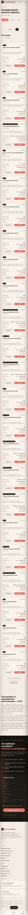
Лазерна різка (4, 866)
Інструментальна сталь (7, 851)
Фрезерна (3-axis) (5, 873)
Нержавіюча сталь (5, 853)
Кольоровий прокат (6, 848)
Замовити (20, 65)
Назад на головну (7, 15)
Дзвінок (13, 913)
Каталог (4, 913)
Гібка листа (4, 868)
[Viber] (6, 842)
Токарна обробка (5, 871)
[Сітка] (17, 29)
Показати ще (14, 682)
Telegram (23, 913)
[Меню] (25, 2)
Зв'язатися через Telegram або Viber (13, 806)
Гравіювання (4, 875)
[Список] (20, 29)
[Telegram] (2, 842)
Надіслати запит (13, 810)
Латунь (25, 19)
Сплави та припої (5, 860)
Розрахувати (8, 65)
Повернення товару (18, 903)
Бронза (18, 19)
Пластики (3, 858)
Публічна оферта (5, 906)
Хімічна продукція (5, 855)
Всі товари (5, 19)
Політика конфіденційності (7, 903)
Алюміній (12, 19)
